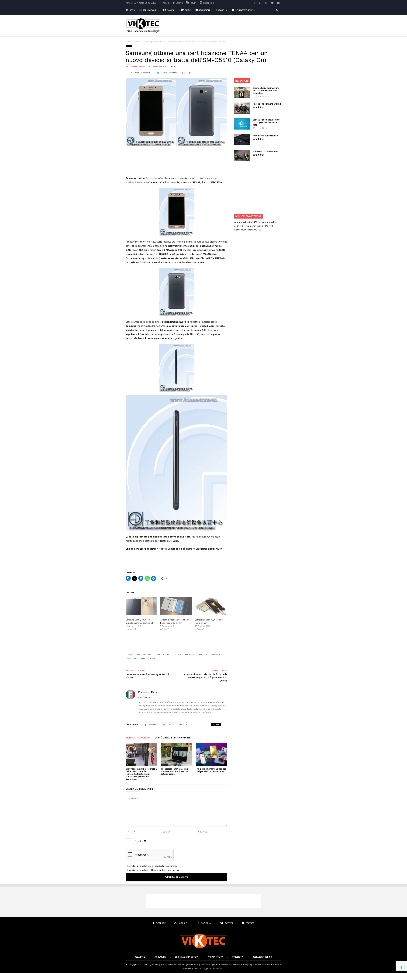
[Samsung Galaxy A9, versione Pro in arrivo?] (210, 606)
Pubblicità (237, 957)
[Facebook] (254, 3)
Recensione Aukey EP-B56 (265, 135)
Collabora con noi (262, 957)
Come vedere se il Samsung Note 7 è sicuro (147, 676)
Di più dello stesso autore (172, 737)
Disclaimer (160, 957)
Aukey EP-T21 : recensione (265, 151)
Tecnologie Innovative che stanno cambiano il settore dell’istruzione (174, 771)
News (137, 42)
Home (128, 42)
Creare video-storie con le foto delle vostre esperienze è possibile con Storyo (205, 677)
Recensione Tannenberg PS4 (267, 103)
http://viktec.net (145, 697)
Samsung (216, 654)
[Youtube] (278, 3)
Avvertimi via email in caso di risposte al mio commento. (153, 866)
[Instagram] (266, 3)
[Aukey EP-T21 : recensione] (242, 155)
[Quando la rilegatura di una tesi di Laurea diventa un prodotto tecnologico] (242, 92)
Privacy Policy (215, 957)
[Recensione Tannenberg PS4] (242, 108)
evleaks (177, 654)
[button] (277, 10)
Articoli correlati (138, 737)
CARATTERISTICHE (143, 654)
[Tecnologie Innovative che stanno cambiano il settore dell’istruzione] (176, 754)
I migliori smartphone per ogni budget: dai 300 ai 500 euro (211, 770)
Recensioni (241, 80)
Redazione (140, 957)
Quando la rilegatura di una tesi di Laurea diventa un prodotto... (266, 90)
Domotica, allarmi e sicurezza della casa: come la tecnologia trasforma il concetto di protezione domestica (141, 774)
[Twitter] (272, 3)
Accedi (166, 2)
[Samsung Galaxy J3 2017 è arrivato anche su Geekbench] (141, 606)
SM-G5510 (131, 658)
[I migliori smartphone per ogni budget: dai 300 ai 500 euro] (211, 754)
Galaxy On (202, 654)
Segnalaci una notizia (186, 957)
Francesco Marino (137, 67)
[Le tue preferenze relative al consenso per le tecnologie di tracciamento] (401, 967)
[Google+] (260, 3)
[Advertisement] (223, 25)
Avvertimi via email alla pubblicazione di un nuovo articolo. (154, 870)
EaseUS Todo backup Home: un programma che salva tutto (266, 122)
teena (142, 658)
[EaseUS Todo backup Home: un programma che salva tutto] (242, 124)
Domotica (131, 765)
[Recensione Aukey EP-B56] (242, 139)
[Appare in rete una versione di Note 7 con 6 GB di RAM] (176, 606)
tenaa (152, 658)
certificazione (162, 654)
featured (189, 654)
